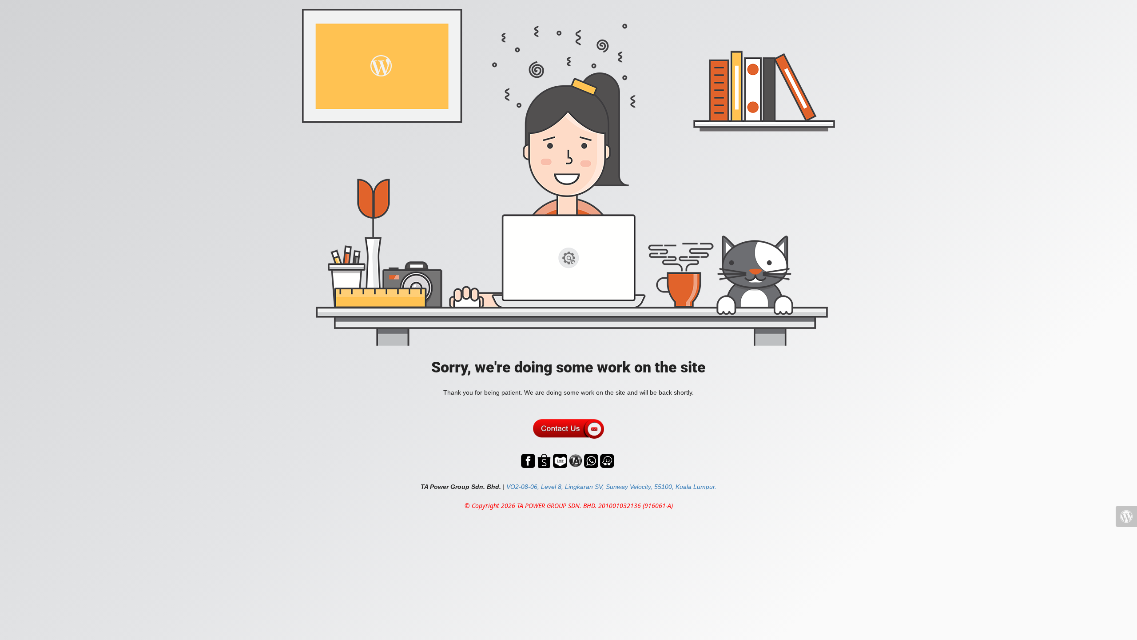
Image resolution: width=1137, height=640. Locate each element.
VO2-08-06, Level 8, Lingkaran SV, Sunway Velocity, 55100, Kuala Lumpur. (611, 486)
